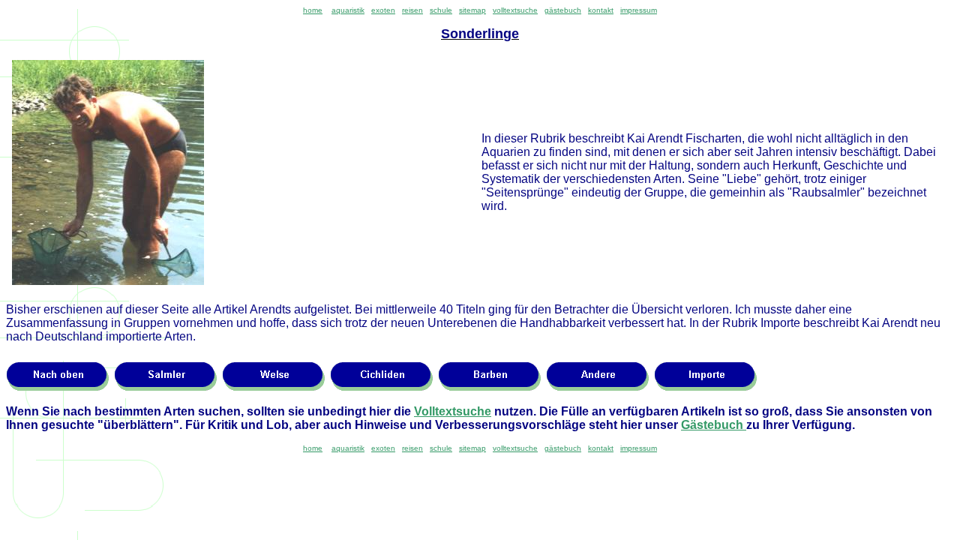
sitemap (472, 10)
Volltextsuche (452, 411)
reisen (412, 10)
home (312, 10)
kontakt (601, 10)
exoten (383, 10)
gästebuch (562, 10)
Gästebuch (713, 424)
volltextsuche (515, 10)
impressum (638, 10)
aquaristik (348, 10)
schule (441, 10)
